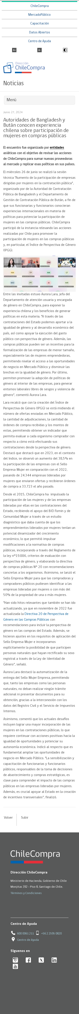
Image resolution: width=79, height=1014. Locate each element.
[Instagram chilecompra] (15, 960)
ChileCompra (40, 6)
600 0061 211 (25, 933)
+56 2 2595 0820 (51, 933)
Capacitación (39, 23)
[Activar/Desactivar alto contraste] (64, 50)
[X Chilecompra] (41, 960)
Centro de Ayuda (39, 41)
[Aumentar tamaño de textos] (14, 50)
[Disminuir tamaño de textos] (39, 50)
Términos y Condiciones (26, 893)
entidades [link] (57, 147)
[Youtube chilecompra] (15, 967)
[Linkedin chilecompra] (54, 960)
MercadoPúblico (39, 15)
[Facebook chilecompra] (28, 960)
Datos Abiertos (39, 32)
